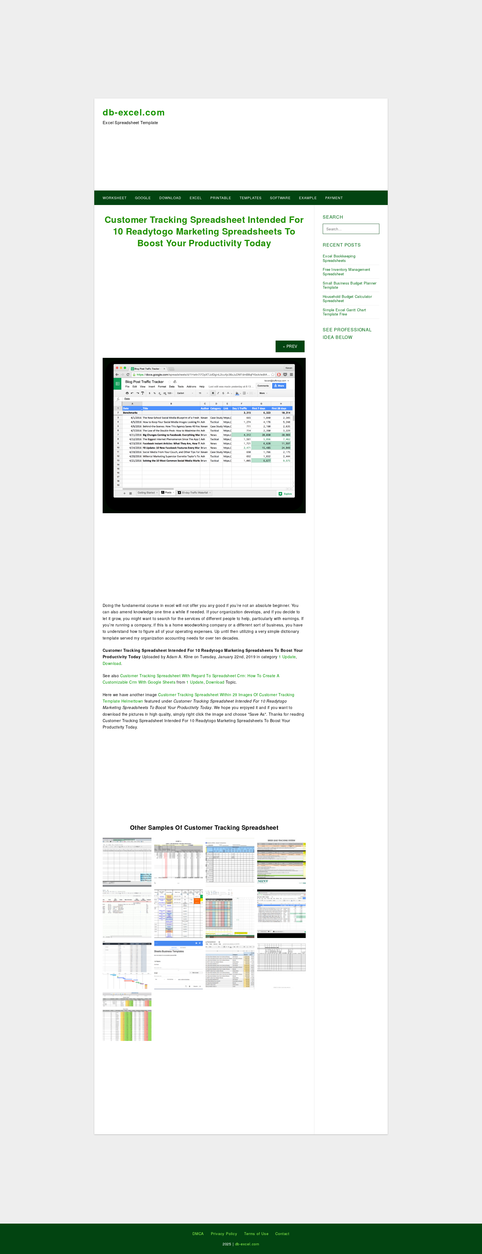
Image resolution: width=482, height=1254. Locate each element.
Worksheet (115, 197)
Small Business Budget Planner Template (350, 285)
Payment (334, 197)
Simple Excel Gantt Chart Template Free (344, 312)
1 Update (287, 656)
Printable (220, 197)
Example (308, 197)
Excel (196, 197)
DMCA (198, 1233)
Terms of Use (256, 1233)
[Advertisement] (241, 51)
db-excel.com (134, 111)
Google (143, 197)
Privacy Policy (224, 1233)
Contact (282, 1233)
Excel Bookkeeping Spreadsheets (339, 258)
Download (170, 197)
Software (280, 197)
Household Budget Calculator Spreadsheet (347, 298)
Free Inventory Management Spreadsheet (346, 271)
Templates (251, 197)
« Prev (290, 346)
